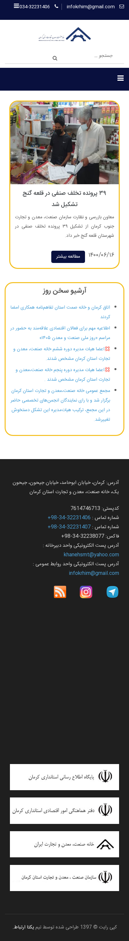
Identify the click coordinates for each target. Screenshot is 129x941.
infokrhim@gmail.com (91, 7)
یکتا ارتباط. (23, 927)
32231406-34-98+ (69, 518)
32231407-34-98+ (69, 527)
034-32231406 (35, 7)
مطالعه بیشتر (68, 257)
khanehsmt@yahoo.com (91, 555)
